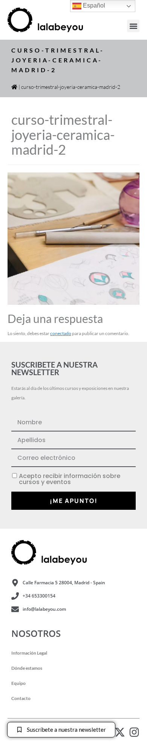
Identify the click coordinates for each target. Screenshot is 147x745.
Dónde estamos (26, 668)
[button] (133, 26)
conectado (60, 333)
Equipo (18, 683)
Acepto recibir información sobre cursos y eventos (69, 479)
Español (93, 5)
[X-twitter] (120, 732)
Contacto (21, 698)
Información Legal (29, 653)
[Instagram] (134, 732)
